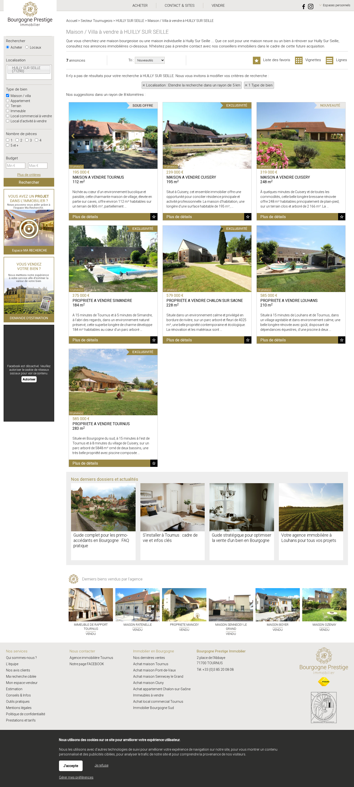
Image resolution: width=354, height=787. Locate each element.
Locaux (35, 47)
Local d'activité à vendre (28, 121)
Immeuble (18, 111)
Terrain (15, 106)
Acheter (16, 47)
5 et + (14, 145)
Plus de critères (29, 175)
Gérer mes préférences (76, 777)
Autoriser (29, 379)
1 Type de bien (261, 85)
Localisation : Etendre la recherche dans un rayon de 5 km (193, 85)
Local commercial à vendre (31, 116)
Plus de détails (85, 217)
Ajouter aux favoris (153, 216)
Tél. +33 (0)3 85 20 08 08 (215, 669)
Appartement (20, 101)
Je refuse (101, 765)
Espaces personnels (336, 5)
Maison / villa (20, 96)
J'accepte (70, 766)
